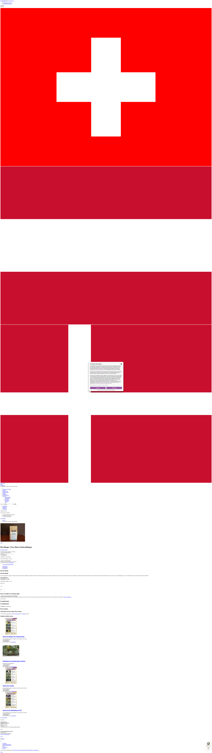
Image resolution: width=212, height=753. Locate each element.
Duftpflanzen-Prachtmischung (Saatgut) (14, 661)
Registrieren (5, 509)
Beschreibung (5, 566)
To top (1, 752)
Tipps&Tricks (5, 747)
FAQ (3, 746)
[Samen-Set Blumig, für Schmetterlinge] (11, 634)
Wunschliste (5, 507)
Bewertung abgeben (3, 549)
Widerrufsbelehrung (29, 750)
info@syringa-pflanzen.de (4, 734)
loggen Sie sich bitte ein (16, 613)
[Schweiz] (106, 165)
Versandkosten (11, 562)
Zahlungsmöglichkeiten (7, 745)
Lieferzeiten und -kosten (7, 744)
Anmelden (4, 508)
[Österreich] (106, 324)
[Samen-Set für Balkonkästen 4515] (11, 707)
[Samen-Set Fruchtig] (11, 683)
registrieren (24, 613)
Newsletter (4, 743)
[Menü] (210, 742)
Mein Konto (5, 506)
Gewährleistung (36, 750)
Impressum (16, 750)
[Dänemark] (106, 482)
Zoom (1, 542)
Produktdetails (5, 567)
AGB (13, 750)
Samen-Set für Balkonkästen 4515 (12, 710)
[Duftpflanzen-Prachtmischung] (11, 658)
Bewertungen (5, 568)
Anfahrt (1, 736)
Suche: (1, 504)
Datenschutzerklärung (22, 750)
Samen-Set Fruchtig (8, 685)
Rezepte (4, 748)
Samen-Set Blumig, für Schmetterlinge (14, 636)
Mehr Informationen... (68, 597)
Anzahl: (1, 553)
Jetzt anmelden (3, 518)
